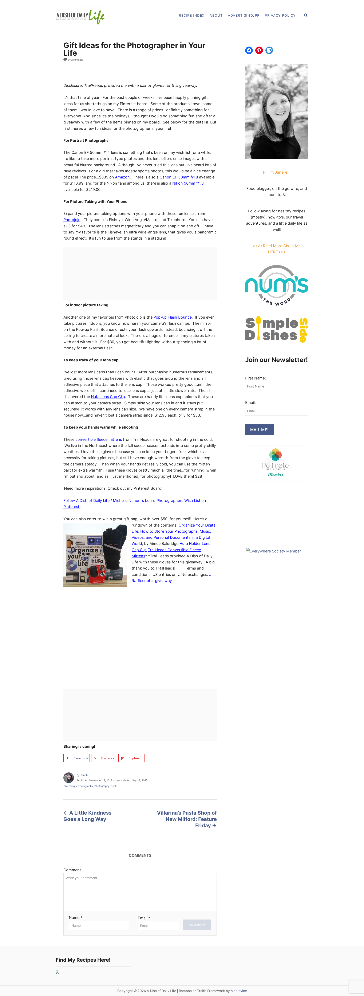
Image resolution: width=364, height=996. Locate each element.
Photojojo (71, 219)
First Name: (255, 378)
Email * (144, 918)
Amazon (122, 177)
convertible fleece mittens (98, 439)
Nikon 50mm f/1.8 (188, 183)
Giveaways (70, 786)
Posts (114, 786)
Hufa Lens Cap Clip (108, 396)
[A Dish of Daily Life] (102, 15)
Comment (72, 870)
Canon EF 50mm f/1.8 (179, 177)
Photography (85, 786)
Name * (75, 917)
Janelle (84, 775)
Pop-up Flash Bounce (173, 317)
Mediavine (239, 991)
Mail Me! (259, 430)
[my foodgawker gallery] (57, 972)
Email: (250, 402)
